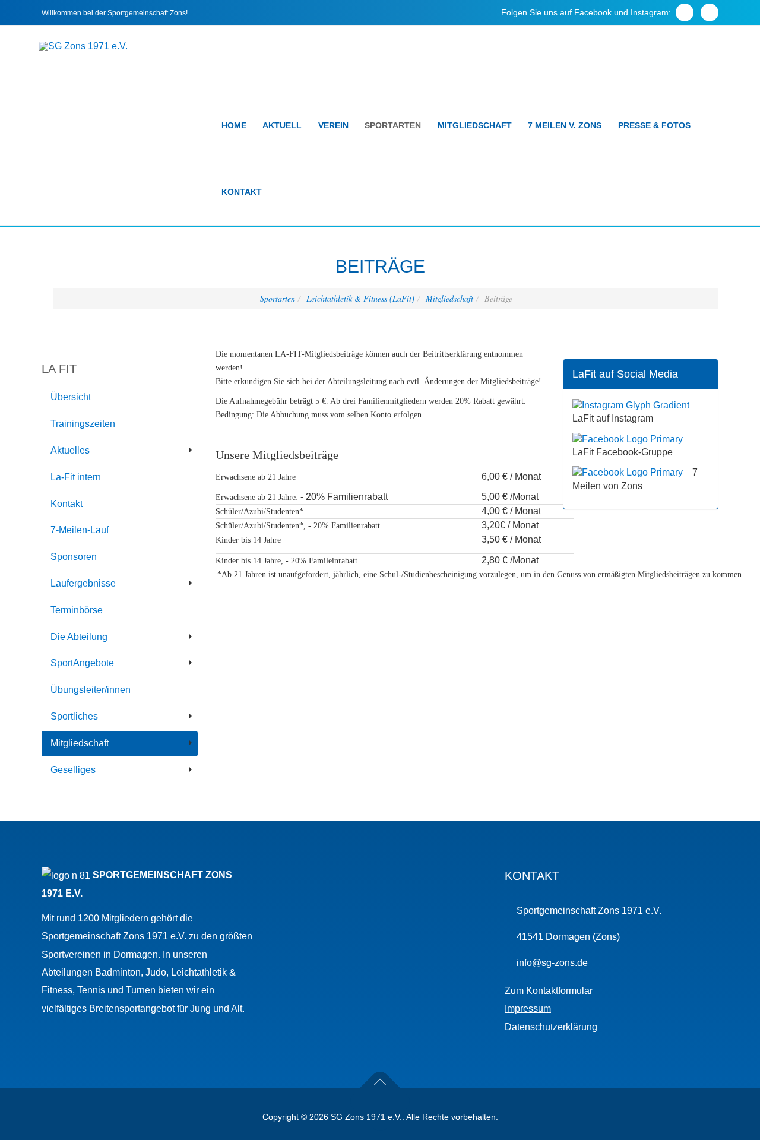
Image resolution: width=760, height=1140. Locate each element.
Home (233, 125)
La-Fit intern (75, 477)
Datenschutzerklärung (551, 1027)
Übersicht (70, 397)
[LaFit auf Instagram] (630, 405)
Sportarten (393, 125)
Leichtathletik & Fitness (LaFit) (360, 298)
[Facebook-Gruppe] (627, 438)
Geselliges (73, 770)
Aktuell (282, 125)
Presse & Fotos (654, 125)
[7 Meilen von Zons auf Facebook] (627, 472)
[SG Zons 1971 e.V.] (83, 46)
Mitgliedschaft (475, 125)
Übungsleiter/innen (90, 690)
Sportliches (74, 716)
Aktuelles (70, 450)
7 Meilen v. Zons (564, 125)
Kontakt (241, 192)
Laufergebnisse (83, 583)
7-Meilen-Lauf (79, 530)
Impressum (528, 1008)
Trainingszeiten (82, 424)
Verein (333, 125)
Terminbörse (76, 610)
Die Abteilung (78, 637)
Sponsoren (73, 557)
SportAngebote (82, 663)
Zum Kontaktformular (549, 991)
